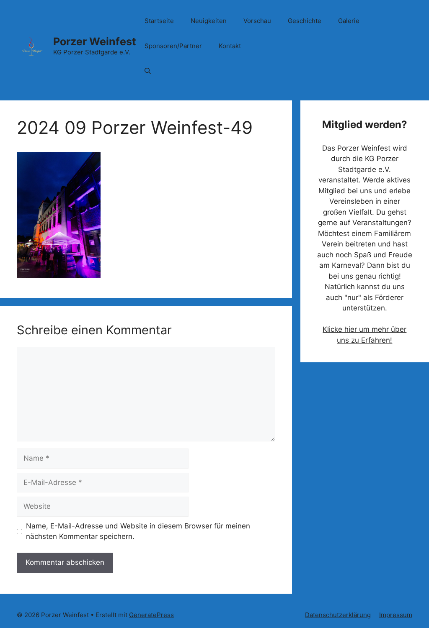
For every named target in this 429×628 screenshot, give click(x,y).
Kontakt (230, 46)
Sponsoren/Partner (173, 46)
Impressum (395, 615)
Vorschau (257, 21)
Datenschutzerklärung (338, 615)
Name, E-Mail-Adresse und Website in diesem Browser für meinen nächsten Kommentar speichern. (138, 531)
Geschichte (304, 21)
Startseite (159, 21)
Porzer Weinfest (94, 41)
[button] (147, 71)
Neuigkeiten (209, 21)
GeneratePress (151, 615)
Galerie (348, 21)
